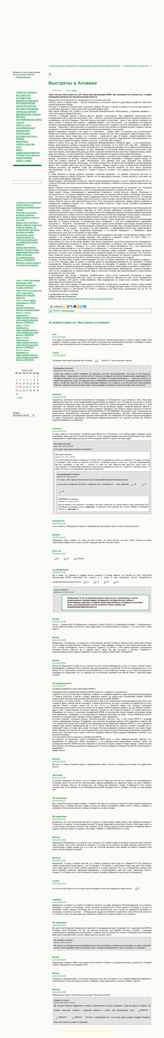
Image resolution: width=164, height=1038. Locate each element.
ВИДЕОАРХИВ (23, 131)
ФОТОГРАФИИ (23, 134)
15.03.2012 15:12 (59, 431)
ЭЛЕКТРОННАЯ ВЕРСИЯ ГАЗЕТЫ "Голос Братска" (28, 154)
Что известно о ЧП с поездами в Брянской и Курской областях (29, 294)
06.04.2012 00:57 (59, 800)
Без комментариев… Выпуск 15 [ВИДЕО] (26, 258)
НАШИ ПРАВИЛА (24, 158)
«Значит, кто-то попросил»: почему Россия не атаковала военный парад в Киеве (29, 206)
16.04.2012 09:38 (59, 992)
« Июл (19, 397)
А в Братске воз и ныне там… (136, 66)
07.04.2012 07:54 (59, 883)
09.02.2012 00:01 (59, 337)
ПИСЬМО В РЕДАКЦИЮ (27, 109)
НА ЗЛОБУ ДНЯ (23, 98)
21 (30, 387)
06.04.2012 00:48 (59, 777)
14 (30, 383)
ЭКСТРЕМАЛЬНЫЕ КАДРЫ (29, 120)
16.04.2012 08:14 (59, 925)
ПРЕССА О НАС (23, 125)
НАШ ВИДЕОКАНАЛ (25, 128)
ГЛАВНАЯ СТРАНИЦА (26, 92)
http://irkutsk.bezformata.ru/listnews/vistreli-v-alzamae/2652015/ (85, 299)
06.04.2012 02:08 (59, 860)
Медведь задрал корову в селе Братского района (28, 264)
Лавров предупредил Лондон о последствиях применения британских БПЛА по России (27, 251)
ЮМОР (19, 150)
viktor (18, 325)
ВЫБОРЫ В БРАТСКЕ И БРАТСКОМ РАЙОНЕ (27, 102)
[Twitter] (81, 306)
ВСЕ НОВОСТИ (23, 95)
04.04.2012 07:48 (59, 621)
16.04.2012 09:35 (59, 976)
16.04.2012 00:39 (59, 902)
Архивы (16, 413)
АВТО (18, 147)
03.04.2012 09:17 (59, 537)
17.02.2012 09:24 (59, 355)
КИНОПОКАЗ (22, 142)
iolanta (74, 90)
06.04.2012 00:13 (59, 761)
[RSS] (12, 1032)
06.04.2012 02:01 (59, 839)
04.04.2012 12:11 (59, 572)
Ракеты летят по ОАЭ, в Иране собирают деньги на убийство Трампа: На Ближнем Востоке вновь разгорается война (28, 227)
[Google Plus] (68, 306)
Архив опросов (23, 77)
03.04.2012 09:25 (59, 553)
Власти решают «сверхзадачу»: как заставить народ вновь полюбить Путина (85, 66)
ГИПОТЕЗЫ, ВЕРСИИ (26, 112)
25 (20, 390)
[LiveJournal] (71, 306)
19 (24, 387)
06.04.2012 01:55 (59, 819)
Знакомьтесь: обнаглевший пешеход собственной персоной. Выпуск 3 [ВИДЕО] (27, 319)
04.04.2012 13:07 (59, 686)
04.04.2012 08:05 (59, 640)
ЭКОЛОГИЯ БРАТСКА (26, 106)
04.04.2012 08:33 (59, 663)
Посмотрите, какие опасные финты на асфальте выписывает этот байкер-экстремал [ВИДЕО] (27, 240)
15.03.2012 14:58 (59, 397)
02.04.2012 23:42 (59, 523)
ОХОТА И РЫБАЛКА (25, 144)
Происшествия (68, 311)
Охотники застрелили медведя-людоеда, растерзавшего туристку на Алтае (27, 216)
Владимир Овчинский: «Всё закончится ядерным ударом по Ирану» (28, 284)
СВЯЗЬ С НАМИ (23, 161)
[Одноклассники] (78, 306)
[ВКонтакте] (85, 306)
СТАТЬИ (20, 122)
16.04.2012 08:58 (59, 959)
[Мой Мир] (75, 306)
